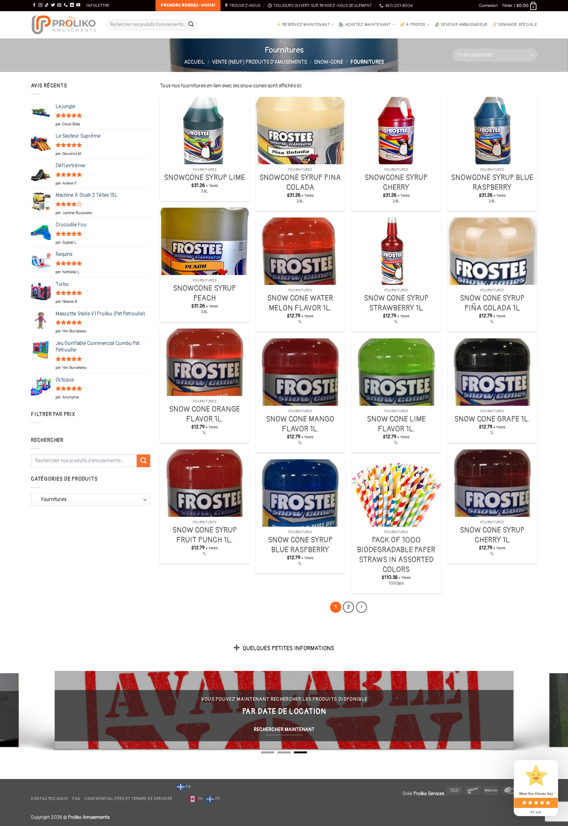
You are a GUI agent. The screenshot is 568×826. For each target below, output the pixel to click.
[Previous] (20, 711)
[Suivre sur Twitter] (53, 5)
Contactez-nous (49, 798)
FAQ (76, 798)
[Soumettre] (191, 24)
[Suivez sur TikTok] (47, 5)
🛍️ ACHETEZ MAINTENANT (364, 24)
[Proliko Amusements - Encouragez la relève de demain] (64, 25)
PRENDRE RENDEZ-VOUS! (188, 5)
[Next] (361, 607)
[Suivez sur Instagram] (40, 5)
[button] (97, 6)
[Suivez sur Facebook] (34, 5)
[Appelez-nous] (66, 5)
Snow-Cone (328, 62)
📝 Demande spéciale (514, 24)
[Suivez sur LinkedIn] (72, 5)
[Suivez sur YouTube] (78, 5)
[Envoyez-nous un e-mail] (59, 5)
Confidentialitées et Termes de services (128, 798)
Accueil (194, 62)
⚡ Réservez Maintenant (303, 24)
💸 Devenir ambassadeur (460, 24)
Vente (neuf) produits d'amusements (259, 62)
